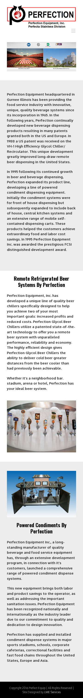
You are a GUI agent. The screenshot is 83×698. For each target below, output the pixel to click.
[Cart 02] (41, 473)
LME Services (52, 692)
